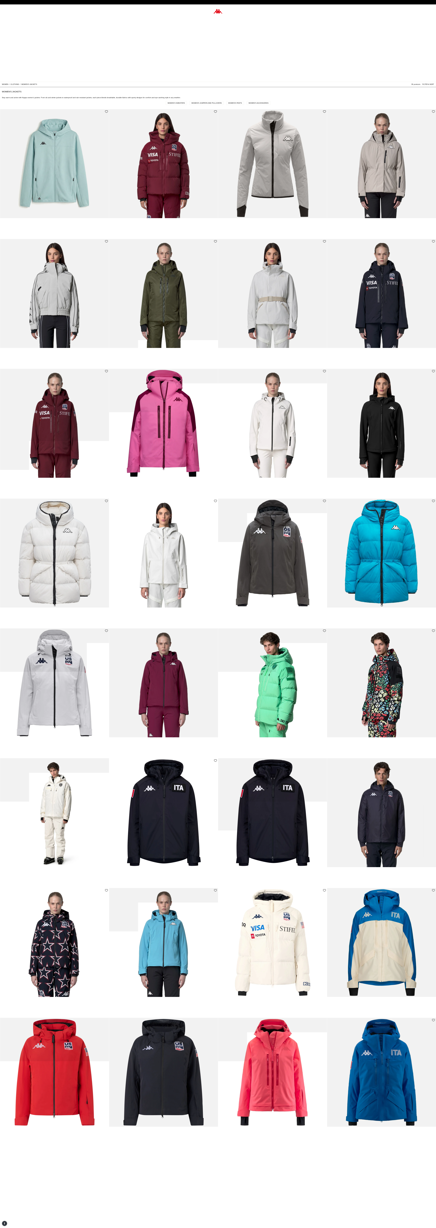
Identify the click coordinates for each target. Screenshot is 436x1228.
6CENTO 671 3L (129, 617)
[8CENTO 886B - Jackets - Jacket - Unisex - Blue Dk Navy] (112, 872)
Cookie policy (179, 1203)
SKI (25, 11)
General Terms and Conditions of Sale (187, 1210)
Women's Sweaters (176, 103)
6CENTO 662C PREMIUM (241, 747)
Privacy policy (179, 1200)
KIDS (19, 11)
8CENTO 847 (17, 617)
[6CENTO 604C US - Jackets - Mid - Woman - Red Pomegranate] (334, 353)
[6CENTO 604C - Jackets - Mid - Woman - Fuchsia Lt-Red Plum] (112, 482)
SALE (51, 11)
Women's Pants (235, 103)
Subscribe (315, 1201)
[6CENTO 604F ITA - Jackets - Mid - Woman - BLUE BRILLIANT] (330, 1131)
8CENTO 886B (135, 877)
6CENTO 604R (135, 358)
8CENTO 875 (351, 228)
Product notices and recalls (183, 1217)
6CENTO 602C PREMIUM (26, 877)
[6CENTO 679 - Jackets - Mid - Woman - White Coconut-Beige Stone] (221, 353)
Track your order (7, 1196)
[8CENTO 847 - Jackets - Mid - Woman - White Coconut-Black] (3, 612)
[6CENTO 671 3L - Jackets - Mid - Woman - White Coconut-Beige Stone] (112, 612)
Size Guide (5, 1206)
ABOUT (420, 6)
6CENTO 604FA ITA (352, 1007)
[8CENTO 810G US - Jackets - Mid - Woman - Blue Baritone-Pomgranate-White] (3, 1002)
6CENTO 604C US (350, 358)
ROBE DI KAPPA (30, 6)
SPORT (44, 11)
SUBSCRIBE (367, 1212)
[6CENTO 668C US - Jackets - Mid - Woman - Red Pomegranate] (112, 223)
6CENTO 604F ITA (352, 1137)
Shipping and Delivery (9, 1203)
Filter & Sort (428, 84)
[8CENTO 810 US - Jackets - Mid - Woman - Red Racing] (232, 612)
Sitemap (4, 1213)
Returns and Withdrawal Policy (12, 1200)
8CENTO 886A (240, 877)
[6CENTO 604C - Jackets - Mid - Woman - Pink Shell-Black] (116, 482)
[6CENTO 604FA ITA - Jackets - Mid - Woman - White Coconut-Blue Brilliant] (330, 1002)
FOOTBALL (34, 11)
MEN (3, 11)
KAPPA (4, 6)
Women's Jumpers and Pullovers (206, 103)
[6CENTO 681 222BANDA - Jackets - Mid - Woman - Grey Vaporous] (3, 353)
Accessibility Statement (182, 1213)
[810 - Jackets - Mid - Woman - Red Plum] (112, 742)
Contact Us (92, 1200)
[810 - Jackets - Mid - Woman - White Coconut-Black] (119, 742)
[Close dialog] (431, 1164)
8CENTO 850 (240, 488)
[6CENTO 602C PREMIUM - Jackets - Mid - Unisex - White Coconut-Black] (3, 872)
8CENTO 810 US (241, 617)
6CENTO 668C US (129, 228)
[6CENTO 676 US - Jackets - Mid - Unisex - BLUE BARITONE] (330, 872)
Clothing (15, 84)
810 (134, 747)
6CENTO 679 (241, 358)
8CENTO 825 (240, 228)
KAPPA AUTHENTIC (15, 6)
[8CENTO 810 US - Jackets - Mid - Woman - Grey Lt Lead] (228, 612)
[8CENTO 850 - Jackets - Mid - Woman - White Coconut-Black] (221, 482)
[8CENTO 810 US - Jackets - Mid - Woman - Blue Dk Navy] (225, 612)
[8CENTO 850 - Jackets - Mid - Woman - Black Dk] (225, 482)
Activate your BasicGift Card (97, 1196)
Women (5, 84)
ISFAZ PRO (21, 228)
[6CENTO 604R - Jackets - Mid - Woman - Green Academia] (112, 353)
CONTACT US (429, 6)
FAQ (3, 1210)
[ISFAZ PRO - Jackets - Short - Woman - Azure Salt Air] (3, 223)
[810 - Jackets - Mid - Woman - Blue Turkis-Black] (116, 742)
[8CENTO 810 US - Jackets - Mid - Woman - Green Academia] (221, 612)
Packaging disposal (94, 1203)
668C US (243, 1007)
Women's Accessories (259, 103)
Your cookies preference (183, 1196)
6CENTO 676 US (348, 877)
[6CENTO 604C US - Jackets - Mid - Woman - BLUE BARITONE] (330, 353)
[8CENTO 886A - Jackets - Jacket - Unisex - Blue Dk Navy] (221, 872)
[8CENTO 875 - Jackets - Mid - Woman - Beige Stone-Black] (330, 223)
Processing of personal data (184, 1206)
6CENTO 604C (133, 488)
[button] (4, 1223)
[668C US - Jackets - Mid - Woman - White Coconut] (116, 223)
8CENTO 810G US (20, 1007)
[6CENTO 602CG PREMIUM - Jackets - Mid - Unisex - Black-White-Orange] (330, 742)
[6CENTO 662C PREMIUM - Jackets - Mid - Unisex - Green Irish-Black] (221, 742)
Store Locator (92, 1206)
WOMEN (11, 11)
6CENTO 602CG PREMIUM (349, 747)
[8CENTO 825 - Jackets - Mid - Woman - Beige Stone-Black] (221, 223)
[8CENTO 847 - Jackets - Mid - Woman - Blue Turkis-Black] (7, 612)
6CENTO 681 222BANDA (23, 358)
